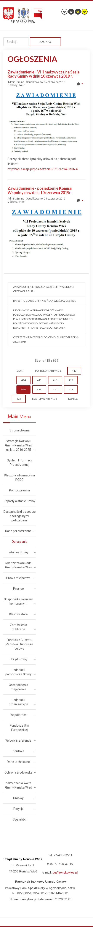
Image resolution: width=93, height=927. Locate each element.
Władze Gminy (18, 552)
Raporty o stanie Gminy (19, 501)
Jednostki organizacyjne (18, 702)
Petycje (18, 809)
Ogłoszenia (19, 541)
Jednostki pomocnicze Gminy (18, 672)
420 (55, 389)
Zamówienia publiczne (18, 627)
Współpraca (18, 715)
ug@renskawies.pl (65, 872)
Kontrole (18, 751)
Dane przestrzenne (18, 531)
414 (23, 380)
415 (39, 380)
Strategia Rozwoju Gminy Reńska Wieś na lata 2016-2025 (18, 445)
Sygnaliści (19, 819)
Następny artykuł (44, 398)
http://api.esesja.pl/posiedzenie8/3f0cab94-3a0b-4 (43, 169)
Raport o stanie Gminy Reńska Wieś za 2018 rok (44, 300)
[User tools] (79, 84)
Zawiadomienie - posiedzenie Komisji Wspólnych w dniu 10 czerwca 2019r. (40, 190)
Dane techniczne (18, 762)
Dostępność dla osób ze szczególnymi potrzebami (19, 516)
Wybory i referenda (18, 740)
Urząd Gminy (18, 659)
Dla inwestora (18, 614)
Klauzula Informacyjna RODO (19, 477)
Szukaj (45, 41)
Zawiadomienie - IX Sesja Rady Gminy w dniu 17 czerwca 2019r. (43, 289)
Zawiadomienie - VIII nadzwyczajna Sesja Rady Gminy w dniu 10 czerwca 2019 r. (44, 74)
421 (71, 389)
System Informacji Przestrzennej (19, 462)
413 (74, 370)
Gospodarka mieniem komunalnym (18, 601)
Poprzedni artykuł (48, 370)
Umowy (18, 798)
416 (55, 380)
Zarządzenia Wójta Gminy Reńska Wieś (18, 785)
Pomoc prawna (19, 490)
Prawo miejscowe (18, 578)
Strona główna (20, 430)
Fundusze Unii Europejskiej (19, 728)
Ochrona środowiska (18, 772)
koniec (73, 398)
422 (18, 398)
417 (71, 380)
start (20, 370)
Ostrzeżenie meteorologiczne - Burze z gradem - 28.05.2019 (46, 339)
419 (39, 389)
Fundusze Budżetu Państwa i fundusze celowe (19, 644)
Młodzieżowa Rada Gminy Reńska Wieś (18, 565)
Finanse (18, 588)
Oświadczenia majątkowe (18, 687)
